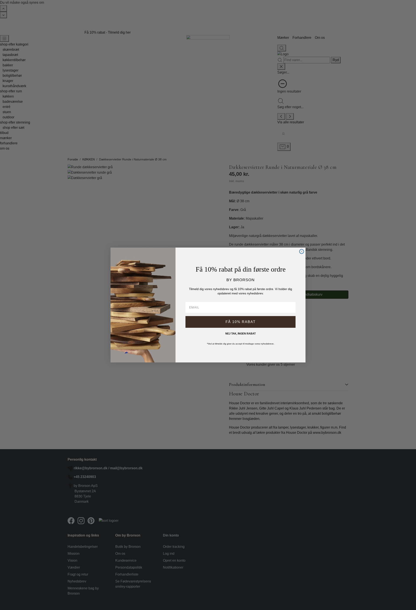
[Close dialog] (301, 251)
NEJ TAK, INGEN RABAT (240, 333)
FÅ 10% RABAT (241, 322)
